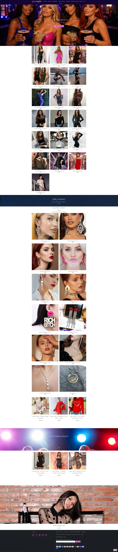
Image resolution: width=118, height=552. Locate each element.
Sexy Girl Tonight (59, 208)
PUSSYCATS (68, 1)
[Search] (83, 1)
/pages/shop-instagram (59, 501)
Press (82, 534)
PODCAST (73, 1)
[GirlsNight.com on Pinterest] (39, 535)
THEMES (76, 1)
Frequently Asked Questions (73, 534)
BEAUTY (49, 1)
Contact (66, 531)
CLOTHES (45, 1)
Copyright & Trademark (74, 531)
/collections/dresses (59, 200)
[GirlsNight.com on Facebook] (36, 535)
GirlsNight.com (60, 543)
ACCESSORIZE (55, 1)
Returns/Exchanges (60, 534)
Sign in (80, 1)
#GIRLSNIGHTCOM (59, 525)
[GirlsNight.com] (36, 1)
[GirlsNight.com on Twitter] (33, 535)
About (61, 531)
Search (57, 531)
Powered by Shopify (59, 544)
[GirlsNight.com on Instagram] (42, 535)
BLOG (61, 3)
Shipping (83, 531)
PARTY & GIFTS (62, 1)
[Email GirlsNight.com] (46, 535)
